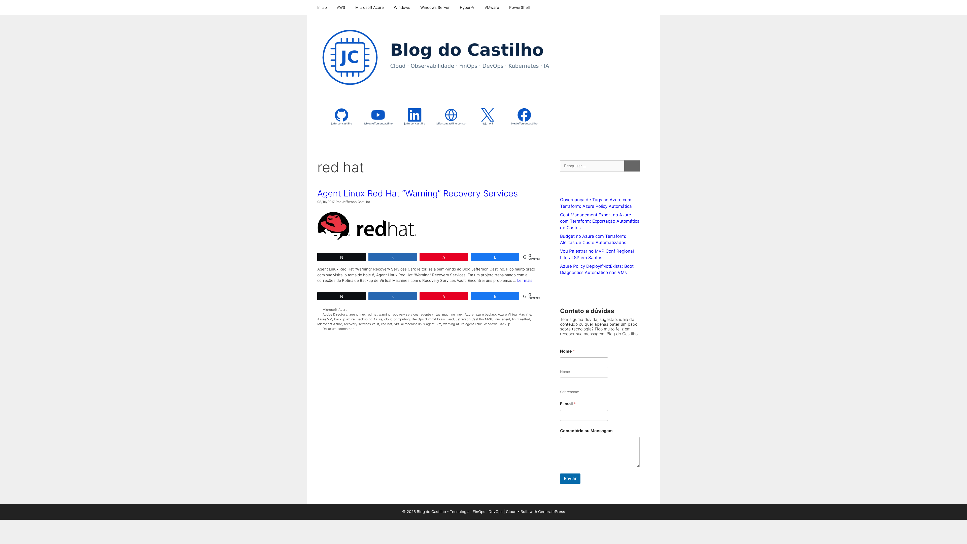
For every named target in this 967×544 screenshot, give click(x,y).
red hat (386, 324)
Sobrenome (569, 392)
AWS (341, 7)
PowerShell (519, 7)
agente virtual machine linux (442, 314)
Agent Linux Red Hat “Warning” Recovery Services (417, 193)
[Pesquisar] (632, 166)
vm (439, 324)
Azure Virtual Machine (514, 314)
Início (322, 7)
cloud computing (397, 319)
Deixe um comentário (339, 329)
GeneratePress (551, 511)
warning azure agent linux (462, 324)
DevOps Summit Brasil (428, 319)
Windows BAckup (497, 324)
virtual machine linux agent (414, 324)
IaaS (450, 319)
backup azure (344, 319)
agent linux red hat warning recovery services (384, 314)
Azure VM (324, 319)
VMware (492, 7)
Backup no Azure (369, 319)
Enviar (570, 478)
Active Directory (335, 314)
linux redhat (521, 319)
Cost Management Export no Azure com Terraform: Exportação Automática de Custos (600, 221)
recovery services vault (361, 324)
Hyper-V (467, 7)
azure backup (485, 314)
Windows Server (435, 7)
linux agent (502, 319)
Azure (469, 314)
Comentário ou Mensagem (586, 430)
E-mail (568, 403)
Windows (402, 7)
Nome (565, 371)
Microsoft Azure (369, 7)
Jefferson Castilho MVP (474, 319)
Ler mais (524, 280)
